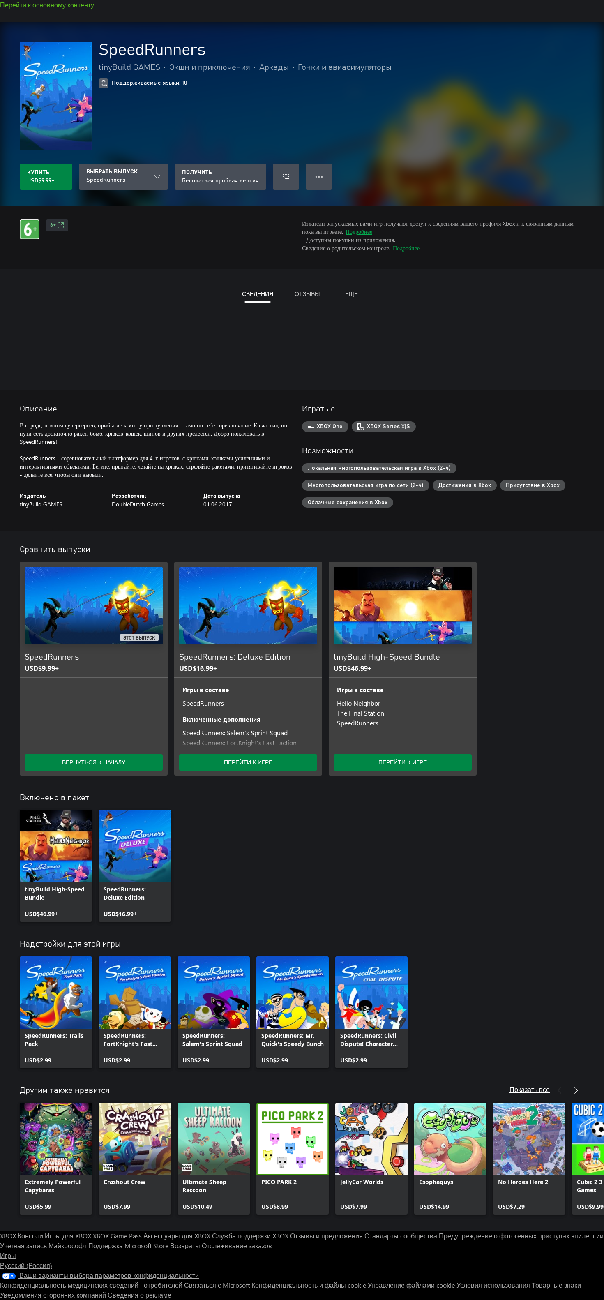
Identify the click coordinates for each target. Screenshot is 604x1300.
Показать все (529, 1089)
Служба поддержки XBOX (251, 1235)
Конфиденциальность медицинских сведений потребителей (91, 1285)
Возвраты (185, 1245)
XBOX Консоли (21, 1235)
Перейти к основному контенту (47, 4)
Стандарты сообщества (400, 1235)
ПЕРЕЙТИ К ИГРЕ (248, 762)
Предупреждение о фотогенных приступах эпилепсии (521, 1235)
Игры (8, 1255)
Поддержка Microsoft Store (128, 1245)
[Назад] (559, 1090)
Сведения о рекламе (139, 1295)
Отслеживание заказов (237, 1245)
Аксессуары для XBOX (177, 1235)
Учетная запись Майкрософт (43, 1245)
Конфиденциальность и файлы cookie (308, 1285)
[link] (56, 866)
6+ (53, 225)
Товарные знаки (556, 1285)
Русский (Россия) (26, 1265)
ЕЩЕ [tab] (351, 294)
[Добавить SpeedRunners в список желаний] (286, 177)
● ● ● (319, 176)
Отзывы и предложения (326, 1235)
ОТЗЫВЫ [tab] (307, 294)
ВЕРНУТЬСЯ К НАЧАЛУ (93, 762)
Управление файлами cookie (411, 1285)
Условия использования (493, 1285)
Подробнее (359, 232)
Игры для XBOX (69, 1235)
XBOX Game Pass (117, 1235)
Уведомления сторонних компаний (53, 1295)
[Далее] (576, 1090)
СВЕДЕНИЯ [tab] (257, 294)
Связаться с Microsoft (217, 1285)
